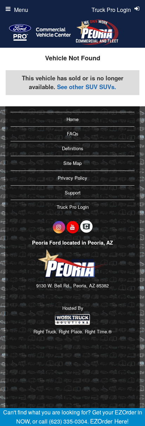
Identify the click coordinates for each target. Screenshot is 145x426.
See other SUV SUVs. (86, 86)
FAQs (72, 133)
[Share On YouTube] (73, 227)
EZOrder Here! (109, 421)
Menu (21, 10)
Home (72, 119)
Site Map (72, 163)
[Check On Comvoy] (86, 227)
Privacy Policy (72, 177)
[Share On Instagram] (59, 227)
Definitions (72, 148)
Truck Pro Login (73, 207)
